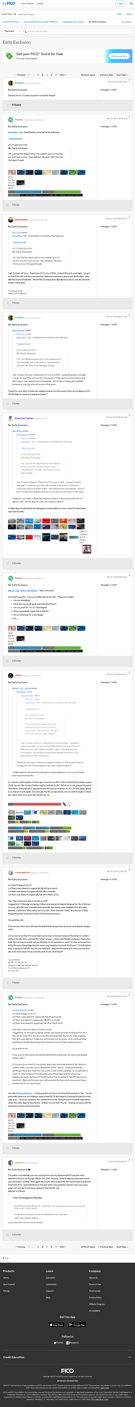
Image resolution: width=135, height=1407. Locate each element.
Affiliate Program (97, 1304)
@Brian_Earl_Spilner (17, 590)
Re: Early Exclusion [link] (97, 21)
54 (110, 324)
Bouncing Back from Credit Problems (40, 21)
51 (110, 89)
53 (110, 226)
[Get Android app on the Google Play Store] (77, 1324)
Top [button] (7, 1258)
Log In (120, 3)
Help (119, 14)
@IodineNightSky (19, 1010)
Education (50, 1277)
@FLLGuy (16, 232)
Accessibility (94, 1310)
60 (110, 1169)
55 (110, 425)
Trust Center (94, 1291)
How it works (9, 1284)
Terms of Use (95, 1284)
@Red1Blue (13, 132)
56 (110, 585)
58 (110, 879)
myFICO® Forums (26, 14)
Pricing (40, 3)
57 (110, 682)
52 (110, 126)
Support (49, 1291)
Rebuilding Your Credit (73, 21)
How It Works (27, 3)
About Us (93, 1277)
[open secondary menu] (131, 3)
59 (110, 1004)
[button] (129, 79)
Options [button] (127, 21)
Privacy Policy (95, 1297)
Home (6, 1277)
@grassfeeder (16, 138)
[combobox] (77, 31)
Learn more (104, 1388)
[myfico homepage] (8, 3)
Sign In (129, 14)
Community (51, 1284)
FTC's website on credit (99, 1399)
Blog (48, 1297)
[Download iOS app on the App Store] (56, 1324)
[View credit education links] (130, 1357)
